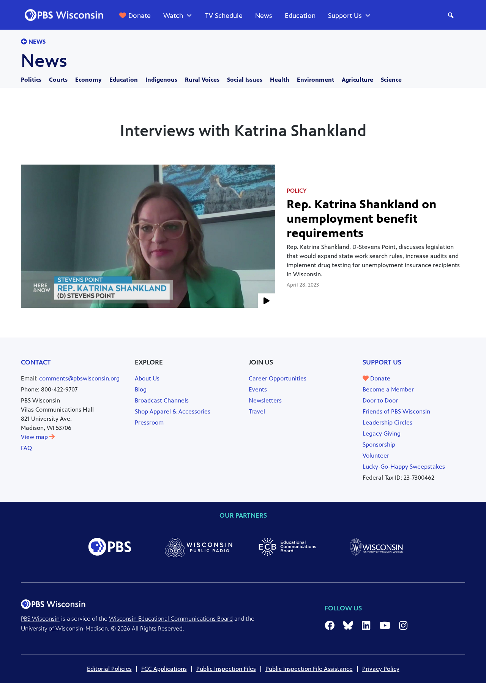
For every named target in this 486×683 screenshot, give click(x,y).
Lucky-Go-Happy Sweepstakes (404, 466)
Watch (173, 15)
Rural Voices (202, 79)
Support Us (345, 15)
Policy (296, 190)
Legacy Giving (382, 433)
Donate (139, 15)
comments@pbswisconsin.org (79, 378)
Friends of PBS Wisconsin (396, 411)
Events (258, 389)
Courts (58, 79)
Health (279, 79)
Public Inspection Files (226, 668)
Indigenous (161, 79)
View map (35, 437)
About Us (147, 378)
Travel (257, 411)
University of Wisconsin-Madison (64, 628)
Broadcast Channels (162, 400)
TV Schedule (224, 15)
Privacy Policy (380, 668)
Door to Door (380, 400)
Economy (88, 79)
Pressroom (149, 422)
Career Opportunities (277, 378)
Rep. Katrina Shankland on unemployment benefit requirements (361, 218)
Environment (315, 79)
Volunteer (376, 455)
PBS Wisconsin (40, 618)
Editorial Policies (109, 668)
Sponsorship (379, 444)
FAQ (26, 448)
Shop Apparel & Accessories (172, 411)
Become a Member (388, 389)
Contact (36, 362)
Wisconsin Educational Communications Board (171, 618)
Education (300, 15)
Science (391, 79)
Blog (141, 389)
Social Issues (244, 79)
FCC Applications (164, 668)
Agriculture (357, 79)
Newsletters (265, 400)
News (263, 15)
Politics (31, 79)
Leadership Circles (387, 422)
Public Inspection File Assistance (309, 668)
